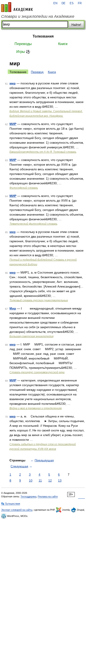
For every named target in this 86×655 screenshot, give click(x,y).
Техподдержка (28, 496)
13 (60, 480)
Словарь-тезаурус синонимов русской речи (37, 372)
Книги (62, 44)
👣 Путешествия (10, 503)
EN (55, 3)
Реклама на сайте (48, 496)
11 (40, 480)
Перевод (37, 72)
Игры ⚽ (23, 52)
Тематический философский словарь (33, 223)
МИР (12, 124)
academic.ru (17, 7)
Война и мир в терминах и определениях (35, 408)
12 (50, 480)
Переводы (23, 44)
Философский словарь (23, 187)
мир (12, 83)
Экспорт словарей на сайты (16, 509)
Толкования (43, 36)
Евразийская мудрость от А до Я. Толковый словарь (42, 151)
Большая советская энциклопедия (31, 336)
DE (63, 3)
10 (30, 480)
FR (80, 3)
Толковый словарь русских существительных (38, 300)
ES (72, 3)
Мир (12, 308)
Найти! (76, 24)
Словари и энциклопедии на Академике (37, 16)
